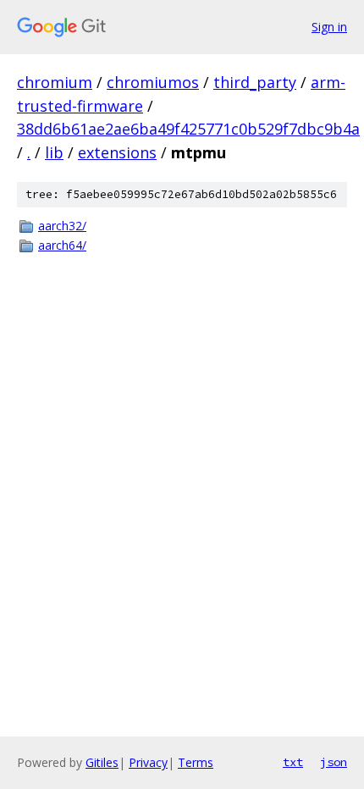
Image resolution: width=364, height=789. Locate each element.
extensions (117, 152)
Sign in (329, 27)
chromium (54, 82)
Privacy (148, 762)
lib (54, 152)
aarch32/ (62, 226)
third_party (254, 82)
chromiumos (153, 82)
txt (293, 762)
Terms (195, 762)
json (333, 762)
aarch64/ (62, 245)
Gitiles (102, 762)
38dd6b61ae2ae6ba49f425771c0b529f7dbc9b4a (188, 129)
